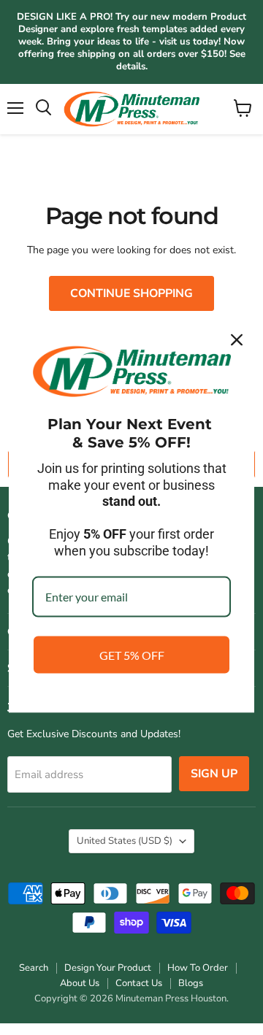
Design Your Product (107, 967)
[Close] (236, 340)
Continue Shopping (131, 293)
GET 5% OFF (131, 654)
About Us (79, 983)
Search (33, 967)
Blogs (190, 983)
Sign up (214, 774)
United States (124, 840)
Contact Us (138, 983)
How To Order (197, 967)
